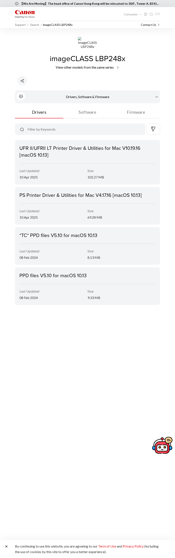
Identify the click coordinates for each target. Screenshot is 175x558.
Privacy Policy (133, 546)
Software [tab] (87, 112)
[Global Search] (151, 14)
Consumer (131, 14)
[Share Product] (22, 80)
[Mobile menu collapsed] (157, 14)
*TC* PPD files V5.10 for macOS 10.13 (58, 235)
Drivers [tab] (39, 112)
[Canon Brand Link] (25, 14)
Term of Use (107, 546)
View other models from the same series (85, 67)
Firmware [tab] (136, 112)
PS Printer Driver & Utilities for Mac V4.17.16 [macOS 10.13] (80, 194)
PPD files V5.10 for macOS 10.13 (53, 275)
